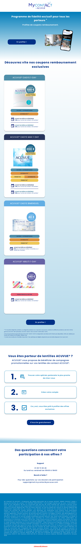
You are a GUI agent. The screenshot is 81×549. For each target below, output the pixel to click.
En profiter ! (22, 42)
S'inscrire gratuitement (40, 422)
